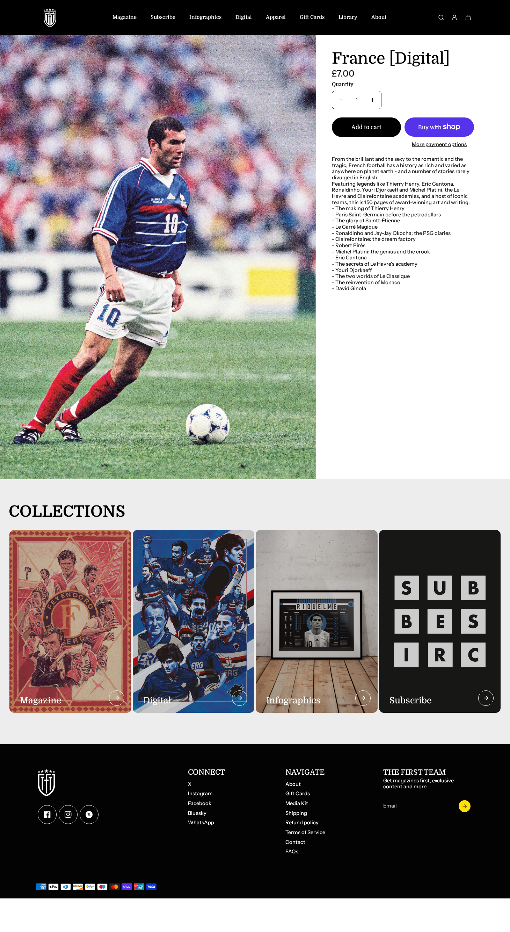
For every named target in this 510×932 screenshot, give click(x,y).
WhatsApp (201, 823)
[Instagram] (68, 814)
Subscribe (163, 17)
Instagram (200, 794)
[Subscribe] (465, 806)
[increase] (372, 100)
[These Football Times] (50, 17)
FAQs (291, 852)
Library (347, 17)
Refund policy (302, 823)
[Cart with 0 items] (468, 17)
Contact (295, 842)
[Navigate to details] (116, 698)
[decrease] (341, 100)
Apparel (276, 17)
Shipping (296, 813)
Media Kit (296, 803)
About (378, 17)
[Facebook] (47, 814)
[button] (468, 17)
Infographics (205, 17)
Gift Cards (312, 17)
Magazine (124, 17)
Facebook (199, 803)
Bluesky (197, 813)
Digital (243, 17)
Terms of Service (305, 833)
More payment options (439, 145)
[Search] (441, 17)
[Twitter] (89, 814)
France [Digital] (391, 59)
